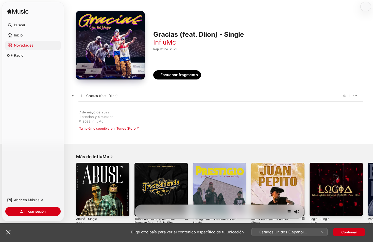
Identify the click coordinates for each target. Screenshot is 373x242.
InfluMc (164, 42)
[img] (17, 11)
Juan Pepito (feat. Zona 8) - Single (273, 167)
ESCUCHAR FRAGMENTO (335, 95)
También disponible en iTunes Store (107, 128)
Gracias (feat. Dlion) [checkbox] (102, 96)
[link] (94, 156)
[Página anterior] (71, 189)
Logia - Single (320, 165)
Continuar (349, 232)
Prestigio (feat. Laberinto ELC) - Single (218, 167)
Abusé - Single (87, 165)
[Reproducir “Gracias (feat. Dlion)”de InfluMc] (81, 96)
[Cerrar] (8, 232)
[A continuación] (289, 211)
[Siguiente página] (367, 189)
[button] (33, 25)
